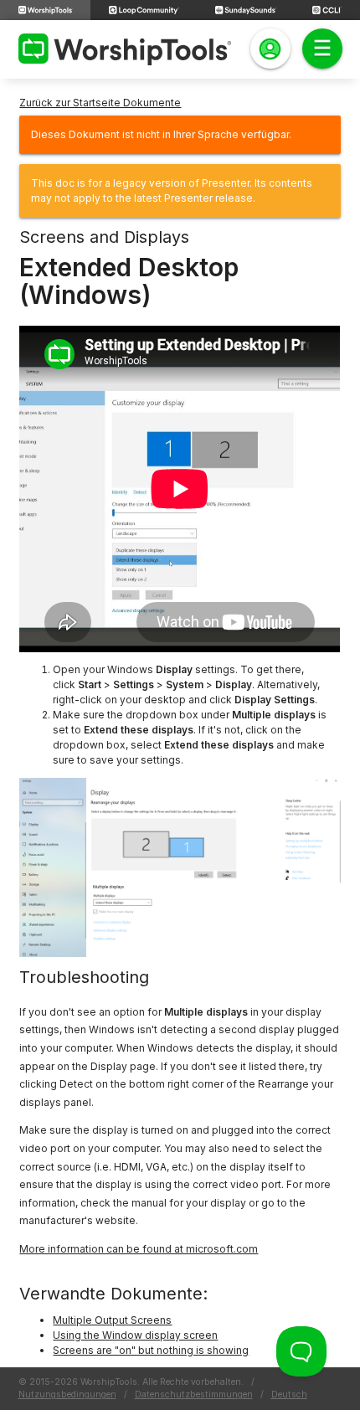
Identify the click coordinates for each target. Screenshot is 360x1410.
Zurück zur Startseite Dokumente (100, 102)
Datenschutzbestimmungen (194, 1394)
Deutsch (289, 1394)
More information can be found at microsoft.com (138, 1249)
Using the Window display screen (135, 1335)
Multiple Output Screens (112, 1320)
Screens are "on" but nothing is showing (151, 1350)
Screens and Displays (104, 237)
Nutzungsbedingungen (67, 1394)
